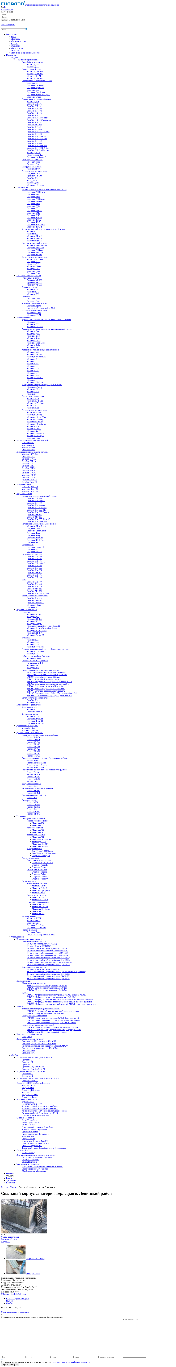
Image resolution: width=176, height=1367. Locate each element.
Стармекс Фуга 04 (35, 719)
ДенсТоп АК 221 (34, 115)
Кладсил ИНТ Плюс (31, 1090)
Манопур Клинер (34, 415)
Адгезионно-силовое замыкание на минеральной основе (47, 329)
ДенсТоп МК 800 (34, 572)
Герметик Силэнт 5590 (32, 1104)
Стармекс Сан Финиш (36, 927)
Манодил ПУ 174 (34, 633)
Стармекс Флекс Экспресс (38, 94)
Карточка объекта (9, 1239)
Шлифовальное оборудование (35, 1171)
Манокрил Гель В (34, 387)
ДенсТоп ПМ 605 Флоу (37, 507)
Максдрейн (32, 180)
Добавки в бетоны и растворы (29, 733)
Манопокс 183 (33, 289)
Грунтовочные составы (32, 554)
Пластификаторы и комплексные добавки (40, 735)
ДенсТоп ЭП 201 (34, 104)
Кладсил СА (27, 1092)
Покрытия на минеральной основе (37, 81)
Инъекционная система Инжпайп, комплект (46, 672)
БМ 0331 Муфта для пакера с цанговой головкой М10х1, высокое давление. (60, 999)
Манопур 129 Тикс (35, 378)
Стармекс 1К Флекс (35, 85)
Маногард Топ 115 (35, 78)
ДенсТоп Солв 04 (29, 482)
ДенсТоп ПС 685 (34, 129)
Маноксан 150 (33, 398)
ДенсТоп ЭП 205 (34, 108)
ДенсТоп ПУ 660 (34, 143)
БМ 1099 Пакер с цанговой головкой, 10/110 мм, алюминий (53, 1018)
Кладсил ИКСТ (28, 1085)
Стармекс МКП (33, 262)
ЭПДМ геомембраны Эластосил (30, 1071)
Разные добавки (29, 800)
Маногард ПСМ (34, 76)
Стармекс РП (32, 208)
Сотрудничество (18, 41)
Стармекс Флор (33, 533)
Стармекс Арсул (34, 306)
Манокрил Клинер (35, 419)
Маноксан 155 (33, 408)
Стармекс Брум (28, 1053)
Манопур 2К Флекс (35, 382)
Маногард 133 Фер (35, 259)
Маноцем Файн (33, 345)
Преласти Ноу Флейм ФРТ (33, 1069)
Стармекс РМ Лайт (35, 248)
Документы (11, 1180)
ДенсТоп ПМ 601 (34, 570)
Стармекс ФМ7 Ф (34, 227)
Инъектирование (23, 317)
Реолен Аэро (32, 786)
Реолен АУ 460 (33, 791)
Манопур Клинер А (35, 433)
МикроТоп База (28, 728)
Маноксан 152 (33, 405)
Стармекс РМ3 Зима (36, 199)
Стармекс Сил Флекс (36, 92)
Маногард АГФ (33, 152)
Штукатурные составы (37, 869)
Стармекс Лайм (39, 874)
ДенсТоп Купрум (34, 598)
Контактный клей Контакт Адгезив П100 (40, 1108)
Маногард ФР (33, 183)
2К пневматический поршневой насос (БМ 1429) (48, 978)
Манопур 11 (32, 361)
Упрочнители (27, 545)
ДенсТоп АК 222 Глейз (42, 839)
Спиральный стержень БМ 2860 (41, 308)
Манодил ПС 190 (34, 614)
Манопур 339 (33, 644)
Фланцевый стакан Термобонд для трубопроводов (44, 1148)
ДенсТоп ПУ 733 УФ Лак (38, 148)
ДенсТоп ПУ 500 (34, 503)
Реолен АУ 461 (33, 793)
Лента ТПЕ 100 (28, 1125)
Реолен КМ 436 (33, 739)
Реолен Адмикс (33, 760)
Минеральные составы (37, 883)
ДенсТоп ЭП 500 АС (36, 500)
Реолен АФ (32, 797)
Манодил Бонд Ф (34, 623)
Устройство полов (24, 494)
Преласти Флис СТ (30, 1081)
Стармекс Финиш (34, 255)
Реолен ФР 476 (33, 814)
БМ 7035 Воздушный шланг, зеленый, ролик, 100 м (49, 681)
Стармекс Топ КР (34, 552)
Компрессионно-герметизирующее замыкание (42, 384)
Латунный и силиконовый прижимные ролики (42, 1166)
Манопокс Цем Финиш (37, 245)
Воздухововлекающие (31, 784)
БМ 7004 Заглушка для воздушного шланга (46, 691)
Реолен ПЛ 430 (33, 753)
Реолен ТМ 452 (33, 781)
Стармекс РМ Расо (35, 250)
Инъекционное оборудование (29, 939)
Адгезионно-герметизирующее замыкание (40, 350)
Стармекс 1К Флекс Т (36, 157)
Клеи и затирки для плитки (28, 705)
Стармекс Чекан (34, 273)
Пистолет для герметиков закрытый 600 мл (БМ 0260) (45, 1046)
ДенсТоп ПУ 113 (29, 459)
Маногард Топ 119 (35, 74)
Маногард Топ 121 (30, 491)
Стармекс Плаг (33, 271)
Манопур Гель (33, 391)
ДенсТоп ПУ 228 (34, 134)
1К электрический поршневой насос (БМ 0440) (47, 955)
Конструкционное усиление (28, 275)
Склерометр (27, 1036)
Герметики (26, 612)
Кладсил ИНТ (28, 1088)
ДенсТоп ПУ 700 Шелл (37, 145)
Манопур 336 (33, 654)
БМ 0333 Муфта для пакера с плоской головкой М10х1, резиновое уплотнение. (62, 1004)
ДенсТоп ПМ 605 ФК (36, 510)
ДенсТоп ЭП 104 (34, 558)
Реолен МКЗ (32, 802)
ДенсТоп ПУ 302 (34, 111)
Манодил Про (33, 668)
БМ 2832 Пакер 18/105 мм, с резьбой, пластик (47, 1032)
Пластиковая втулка (30, 1159)
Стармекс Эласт (34, 97)
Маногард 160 (38, 830)
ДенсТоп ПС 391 (34, 127)
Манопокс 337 (33, 234)
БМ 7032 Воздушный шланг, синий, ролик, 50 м (48, 684)
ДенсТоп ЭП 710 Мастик (38, 150)
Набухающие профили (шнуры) (35, 656)
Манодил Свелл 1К (35, 635)
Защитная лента (29, 1136)
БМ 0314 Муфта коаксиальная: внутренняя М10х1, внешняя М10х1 (56, 995)
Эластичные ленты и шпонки (35, 661)
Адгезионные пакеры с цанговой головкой (41, 1009)
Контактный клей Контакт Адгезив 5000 (39, 1106)
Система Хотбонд (24, 1150)
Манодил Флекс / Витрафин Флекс (42, 628)
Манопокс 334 (33, 716)
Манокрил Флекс (34, 412)
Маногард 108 (33, 101)
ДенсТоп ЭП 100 (34, 556)
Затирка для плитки (30, 714)
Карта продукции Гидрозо (17, 1298)
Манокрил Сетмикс (35, 185)
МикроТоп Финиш (30, 730)
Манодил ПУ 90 (34, 702)
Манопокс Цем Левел (36, 526)
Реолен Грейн (33, 772)
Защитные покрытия (36, 835)
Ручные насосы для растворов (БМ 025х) (39, 1048)
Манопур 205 (33, 375)
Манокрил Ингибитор (36, 424)
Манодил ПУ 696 (34, 621)
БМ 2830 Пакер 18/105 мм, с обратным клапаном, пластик (52, 1027)
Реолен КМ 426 (33, 737)
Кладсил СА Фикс (30, 1094)
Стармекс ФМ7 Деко (36, 540)
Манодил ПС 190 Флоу (37, 630)
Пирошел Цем (33, 164)
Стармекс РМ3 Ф (34, 201)
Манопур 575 (33, 394)
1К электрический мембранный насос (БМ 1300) (48, 960)
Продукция (11, 55)
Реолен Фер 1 (33, 809)
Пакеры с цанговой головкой (34, 1016)
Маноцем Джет (33, 336)
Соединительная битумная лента (36, 1115)
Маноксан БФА (33, 169)
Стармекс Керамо (34, 712)
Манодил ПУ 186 (34, 619)
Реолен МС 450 (33, 774)
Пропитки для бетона (31, 69)
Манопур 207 (33, 364)
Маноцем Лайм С (39, 888)
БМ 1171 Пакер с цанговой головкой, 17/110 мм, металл (51, 1023)
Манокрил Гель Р (34, 389)
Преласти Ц (27, 1064)
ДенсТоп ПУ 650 (34, 141)
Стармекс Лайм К (40, 865)
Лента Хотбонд (28, 1152)
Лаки (24, 579)
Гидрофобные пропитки (32, 62)
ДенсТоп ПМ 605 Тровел (38, 512)
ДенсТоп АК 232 (34, 122)
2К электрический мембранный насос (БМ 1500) (48, 974)
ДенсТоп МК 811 (34, 517)
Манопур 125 (33, 368)
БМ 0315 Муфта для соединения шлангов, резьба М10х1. (52, 997)
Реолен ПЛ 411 (33, 746)
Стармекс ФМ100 (34, 217)
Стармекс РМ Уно (35, 252)
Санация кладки (29, 916)
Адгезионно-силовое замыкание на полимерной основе (46, 320)
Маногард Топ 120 (30, 489)
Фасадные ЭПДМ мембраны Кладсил (33, 1083)
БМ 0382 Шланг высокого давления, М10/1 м (47, 985)
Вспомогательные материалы (35, 171)
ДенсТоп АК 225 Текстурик (39, 120)
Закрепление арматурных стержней (32, 440)
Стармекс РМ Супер (36, 192)
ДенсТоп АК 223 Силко (37, 118)
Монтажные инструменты (28, 1164)
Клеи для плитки (29, 707)
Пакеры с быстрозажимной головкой (38, 1025)
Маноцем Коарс (34, 338)
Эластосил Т (27, 1074)
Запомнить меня (18, 20)
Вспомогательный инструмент (30, 1039)
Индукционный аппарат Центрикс (37, 1157)
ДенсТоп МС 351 (34, 125)
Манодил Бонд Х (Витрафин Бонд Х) (43, 626)
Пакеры (19, 1006)
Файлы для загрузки (10, 1237)
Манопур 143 (33, 352)
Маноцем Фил (33, 347)
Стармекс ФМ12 (34, 220)
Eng (5, 7)
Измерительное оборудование (29, 1034)
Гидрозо (14, 57)
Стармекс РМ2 (33, 194)
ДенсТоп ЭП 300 (34, 582)
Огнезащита (27, 296)
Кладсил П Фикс (29, 1097)
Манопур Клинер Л (35, 436)
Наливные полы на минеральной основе (39, 524)
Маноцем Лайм (38, 886)
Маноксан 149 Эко (35, 401)
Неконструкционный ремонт (34, 243)
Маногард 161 (38, 832)
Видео (9, 1178)
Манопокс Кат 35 (34, 426)
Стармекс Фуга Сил (35, 723)
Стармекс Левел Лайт (36, 531)
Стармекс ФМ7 (33, 222)
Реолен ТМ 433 (33, 804)
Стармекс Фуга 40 (35, 721)
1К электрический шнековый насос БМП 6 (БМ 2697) (50, 962)
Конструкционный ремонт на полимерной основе (44, 229)
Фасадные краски (34, 849)
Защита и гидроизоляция (27, 60)
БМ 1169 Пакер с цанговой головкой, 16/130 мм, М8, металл (53, 1020)
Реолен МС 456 (33, 779)
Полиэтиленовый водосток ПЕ (35, 1143)
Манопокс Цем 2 (34, 236)
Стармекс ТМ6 (33, 213)
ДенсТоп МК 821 (34, 591)
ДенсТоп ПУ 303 (29, 477)
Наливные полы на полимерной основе (39, 496)
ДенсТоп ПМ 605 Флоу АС (38, 519)
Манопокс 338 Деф (35, 651)
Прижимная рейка (30, 1132)
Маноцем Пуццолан (36, 343)
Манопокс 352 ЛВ (35, 326)
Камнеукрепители (35, 828)
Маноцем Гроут (33, 331)
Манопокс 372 (33, 292)
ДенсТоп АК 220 (34, 113)
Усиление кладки (29, 930)
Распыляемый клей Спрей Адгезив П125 (40, 1113)
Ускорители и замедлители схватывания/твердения (44, 770)
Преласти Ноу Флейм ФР (33, 1067)
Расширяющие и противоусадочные (37, 788)
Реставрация (21, 816)
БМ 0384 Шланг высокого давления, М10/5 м (47, 990)
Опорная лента (28, 1139)
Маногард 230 (33, 64)
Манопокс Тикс (34, 313)
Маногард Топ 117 (35, 71)
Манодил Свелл (34, 658)
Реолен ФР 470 (33, 811)
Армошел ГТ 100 (34, 176)
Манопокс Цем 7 (34, 241)
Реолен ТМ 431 (33, 756)
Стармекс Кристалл (35, 87)
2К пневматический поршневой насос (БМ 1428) (48, 976)
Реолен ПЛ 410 (33, 744)
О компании (11, 34)
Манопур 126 (33, 371)
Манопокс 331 (33, 231)
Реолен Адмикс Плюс (36, 763)
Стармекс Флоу (33, 535)
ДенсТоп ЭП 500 (34, 498)
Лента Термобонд (29, 1120)
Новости (15, 50)
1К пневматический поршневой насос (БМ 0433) (48, 965)
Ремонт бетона (22, 187)
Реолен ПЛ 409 (33, 742)
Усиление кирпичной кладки (34, 303)
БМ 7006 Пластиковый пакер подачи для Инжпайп (49, 695)
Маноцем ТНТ (33, 268)
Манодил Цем (33, 617)
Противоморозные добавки (34, 795)
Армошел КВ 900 (34, 285)
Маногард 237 (33, 67)
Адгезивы (26, 637)
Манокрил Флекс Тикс (37, 417)
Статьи (14, 43)
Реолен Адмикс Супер (37, 765)
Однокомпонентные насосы (34, 941)
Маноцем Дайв (33, 333)
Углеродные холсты (30, 278)
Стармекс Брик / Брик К (42, 862)
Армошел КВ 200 (34, 280)
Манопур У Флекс (35, 354)
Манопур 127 (33, 373)
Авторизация (7, 9)
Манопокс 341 (28, 442)
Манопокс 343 (28, 445)
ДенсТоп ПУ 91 (34, 178)
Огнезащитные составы (32, 159)
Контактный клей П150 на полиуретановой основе (44, 1111)
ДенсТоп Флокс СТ (35, 603)
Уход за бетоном (23, 484)
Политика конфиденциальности (25, 53)
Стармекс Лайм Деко (41, 855)
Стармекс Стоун (39, 867)
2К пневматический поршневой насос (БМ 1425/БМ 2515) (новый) (56, 971)
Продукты (5, 1241)
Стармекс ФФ (33, 542)
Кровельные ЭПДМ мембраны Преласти (34, 1057)
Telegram (22, 1294)
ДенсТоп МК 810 (34, 514)
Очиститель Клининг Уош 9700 (35, 1141)
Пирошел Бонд (33, 162)
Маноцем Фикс (28, 447)
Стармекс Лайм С (40, 876)
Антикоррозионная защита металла (32, 452)
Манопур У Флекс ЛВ (36, 357)
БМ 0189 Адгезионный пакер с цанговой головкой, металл (53, 1011)
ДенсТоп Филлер (34, 600)
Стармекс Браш (28, 1050)
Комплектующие (23, 981)
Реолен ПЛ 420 (33, 749)
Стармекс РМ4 (33, 204)
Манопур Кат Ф (34, 431)
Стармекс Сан (33, 923)
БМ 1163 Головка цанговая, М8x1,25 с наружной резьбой (52, 693)
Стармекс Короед (39, 872)
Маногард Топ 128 (35, 155)
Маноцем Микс (33, 340)
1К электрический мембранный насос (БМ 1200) (48, 958)
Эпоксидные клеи (29, 287)
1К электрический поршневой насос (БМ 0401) (47, 951)
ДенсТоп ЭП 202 (34, 106)
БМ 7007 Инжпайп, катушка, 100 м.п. (43, 677)
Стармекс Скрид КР (35, 547)
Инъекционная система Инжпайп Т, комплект (47, 675)
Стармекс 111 (33, 83)
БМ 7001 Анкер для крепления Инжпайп (45, 686)
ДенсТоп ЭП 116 (29, 461)
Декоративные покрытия (27, 726)
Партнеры (15, 39)
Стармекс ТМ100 (34, 210)
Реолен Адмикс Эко (35, 767)
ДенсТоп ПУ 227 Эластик (38, 132)
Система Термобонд (25, 1118)
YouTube (14, 1294)
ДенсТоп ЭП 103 (34, 577)
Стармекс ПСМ (33, 173)
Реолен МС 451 (33, 777)
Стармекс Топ (33, 549)
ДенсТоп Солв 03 (29, 480)
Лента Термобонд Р (30, 1122)
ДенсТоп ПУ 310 (34, 586)
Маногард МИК (29, 475)
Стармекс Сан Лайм (35, 925)
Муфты (25, 992)
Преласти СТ (27, 1062)
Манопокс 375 (33, 294)
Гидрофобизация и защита (33, 818)
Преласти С (27, 1060)
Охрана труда (17, 48)
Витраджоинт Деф (35, 663)
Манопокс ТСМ (34, 315)
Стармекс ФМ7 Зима (36, 224)
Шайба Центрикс (29, 1162)
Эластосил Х (27, 1076)
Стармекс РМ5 (33, 206)
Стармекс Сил (33, 90)
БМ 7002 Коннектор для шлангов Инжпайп (46, 688)
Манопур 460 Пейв (35, 647)
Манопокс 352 (33, 324)
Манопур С (32, 359)
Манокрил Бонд (34, 266)
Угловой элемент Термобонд (34, 1129)
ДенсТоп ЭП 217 (29, 466)
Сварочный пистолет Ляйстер (35, 1169)
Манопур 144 (33, 380)
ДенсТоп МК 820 (34, 589)
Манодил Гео (32, 665)
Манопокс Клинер (35, 422)
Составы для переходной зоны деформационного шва (45, 649)
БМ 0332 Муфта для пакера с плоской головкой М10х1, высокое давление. (59, 1002)
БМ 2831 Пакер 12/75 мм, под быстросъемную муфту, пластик (54, 1030)
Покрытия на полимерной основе (36, 99)
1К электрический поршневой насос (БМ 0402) (47, 953)
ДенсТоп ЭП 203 (29, 470)
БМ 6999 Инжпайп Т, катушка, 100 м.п (44, 679)
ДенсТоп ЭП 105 (34, 561)
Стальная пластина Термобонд (35, 1134)
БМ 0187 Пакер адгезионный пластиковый (46, 1013)
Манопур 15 (32, 366)
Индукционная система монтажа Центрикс (35, 1155)
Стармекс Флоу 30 (35, 538)
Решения (10, 1173)
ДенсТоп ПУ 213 (29, 463)
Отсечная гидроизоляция (33, 396)
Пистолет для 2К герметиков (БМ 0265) (39, 1041)
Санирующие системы (31, 166)
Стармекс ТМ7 (33, 215)
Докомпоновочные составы (39, 860)
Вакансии (15, 46)
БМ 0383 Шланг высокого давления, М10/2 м (47, 988)
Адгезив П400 (28, 1101)
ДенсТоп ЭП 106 (34, 565)
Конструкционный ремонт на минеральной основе (44, 190)
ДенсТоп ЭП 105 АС (36, 563)
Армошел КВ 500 (34, 282)
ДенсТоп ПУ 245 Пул (36, 136)
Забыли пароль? (8, 25)
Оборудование (17, 937)
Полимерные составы (36, 895)
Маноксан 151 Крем (35, 403)
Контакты (10, 1183)
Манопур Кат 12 (34, 429)
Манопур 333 (33, 642)
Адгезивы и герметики (26, 610)
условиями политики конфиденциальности (71, 1362)
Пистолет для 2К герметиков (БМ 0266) (39, 1043)
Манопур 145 (33, 322)
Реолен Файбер (33, 807)
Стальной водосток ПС (32, 1146)
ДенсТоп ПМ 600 (34, 568)
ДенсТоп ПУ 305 (34, 584)
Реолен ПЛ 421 (33, 751)
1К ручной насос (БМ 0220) (39, 946)
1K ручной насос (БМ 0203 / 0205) (42, 944)
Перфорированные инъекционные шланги (40, 670)
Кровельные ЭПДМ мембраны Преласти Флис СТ (38, 1078)
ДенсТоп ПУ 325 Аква (37, 139)
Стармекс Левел (34, 528)
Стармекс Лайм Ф (40, 879)
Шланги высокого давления (34, 983)
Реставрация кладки (30, 858)
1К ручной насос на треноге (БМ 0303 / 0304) (47, 948)
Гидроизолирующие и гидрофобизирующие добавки (45, 758)
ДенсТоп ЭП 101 (34, 575)
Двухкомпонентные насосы (34, 967)
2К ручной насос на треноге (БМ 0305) (44, 969)
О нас (13, 36)
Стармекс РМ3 (33, 197)
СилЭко (14, 1055)
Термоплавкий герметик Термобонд (37, 1127)
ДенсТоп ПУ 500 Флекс (37, 505)
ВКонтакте (6, 1294)
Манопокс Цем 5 (34, 238)
